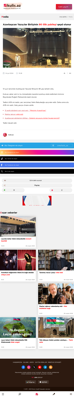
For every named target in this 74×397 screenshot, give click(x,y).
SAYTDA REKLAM (41, 362)
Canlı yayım (63, 7)
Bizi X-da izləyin (9, 171)
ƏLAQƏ (25, 362)
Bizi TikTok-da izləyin (11, 158)
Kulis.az (11, 135)
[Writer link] (54, 394)
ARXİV (31, 362)
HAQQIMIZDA (17, 362)
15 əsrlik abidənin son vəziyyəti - (25, 110)
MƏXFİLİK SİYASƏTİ (54, 362)
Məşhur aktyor (14, 114)
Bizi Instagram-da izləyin (12, 152)
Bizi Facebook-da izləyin (12, 165)
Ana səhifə (62, 17)
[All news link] (71, 394)
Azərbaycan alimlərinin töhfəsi (32, 118)
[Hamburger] (3, 394)
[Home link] (37, 394)
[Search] (20, 394)
